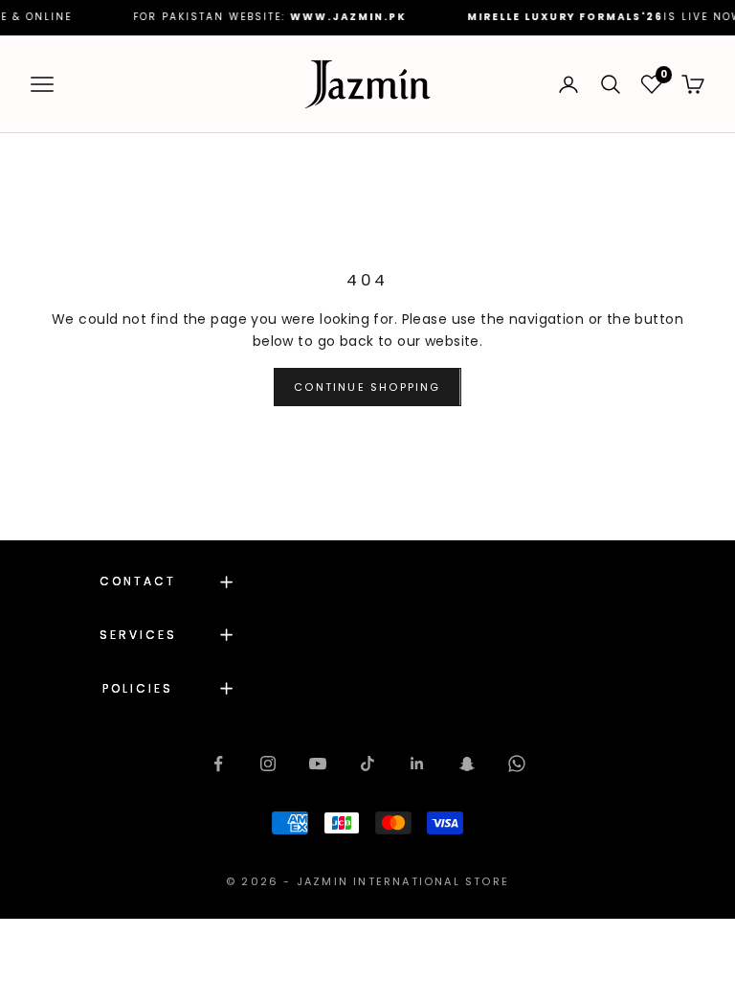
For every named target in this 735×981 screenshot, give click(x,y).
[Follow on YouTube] (317, 763)
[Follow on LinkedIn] (417, 763)
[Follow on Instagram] (268, 763)
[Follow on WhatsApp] (516, 763)
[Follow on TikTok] (367, 763)
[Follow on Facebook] (218, 763)
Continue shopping (367, 387)
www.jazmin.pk (331, 17)
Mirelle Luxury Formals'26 (548, 17)
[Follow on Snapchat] (467, 763)
